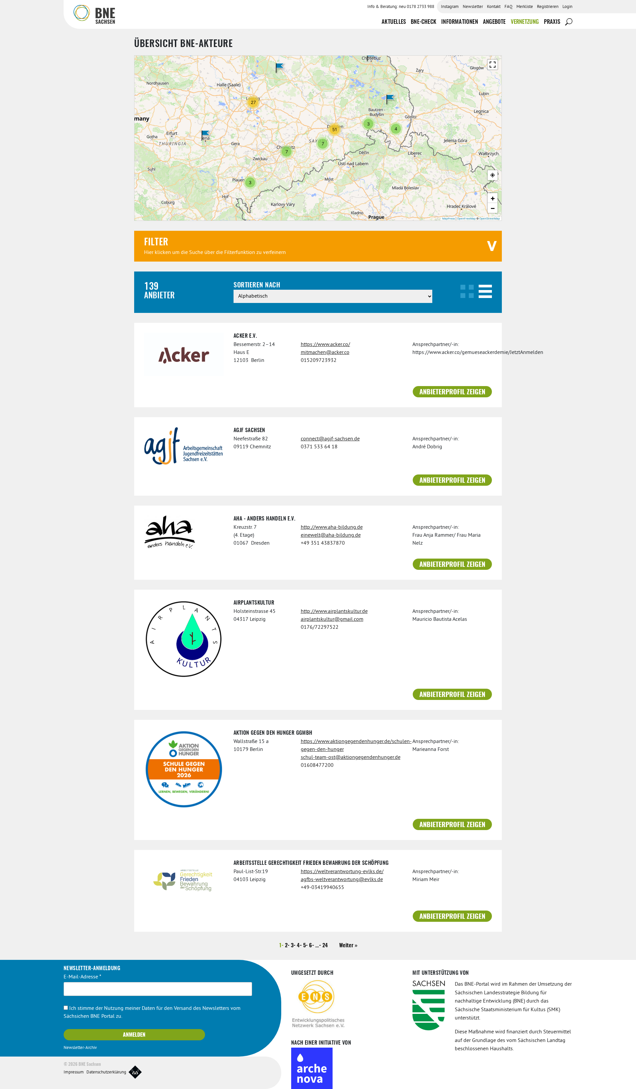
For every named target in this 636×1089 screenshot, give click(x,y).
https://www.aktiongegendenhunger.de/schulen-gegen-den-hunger (352, 745)
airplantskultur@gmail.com (332, 619)
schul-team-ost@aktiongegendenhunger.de (350, 757)
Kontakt (494, 7)
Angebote (494, 22)
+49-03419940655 (322, 887)
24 (325, 945)
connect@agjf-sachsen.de (330, 439)
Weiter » (348, 945)
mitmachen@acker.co (325, 352)
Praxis (552, 22)
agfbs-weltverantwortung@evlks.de (342, 879)
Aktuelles (394, 22)
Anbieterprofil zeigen (452, 392)
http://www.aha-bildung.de (332, 527)
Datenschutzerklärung (106, 1072)
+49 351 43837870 (323, 543)
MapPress (448, 218)
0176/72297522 (320, 627)
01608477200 (317, 765)
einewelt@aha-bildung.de (331, 535)
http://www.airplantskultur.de (334, 611)
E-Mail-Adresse (82, 977)
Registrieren (547, 7)
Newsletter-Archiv (80, 1048)
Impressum (74, 1072)
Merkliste (524, 7)
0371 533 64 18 (319, 447)
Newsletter (473, 7)
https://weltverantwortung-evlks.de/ (342, 871)
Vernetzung (525, 22)
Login (567, 7)
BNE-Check (423, 22)
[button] (205, 135)
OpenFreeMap (466, 218)
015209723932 (319, 360)
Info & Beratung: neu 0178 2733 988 (400, 7)
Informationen (459, 22)
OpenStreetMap (489, 218)
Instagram (450, 7)
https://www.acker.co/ (325, 344)
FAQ (508, 7)
